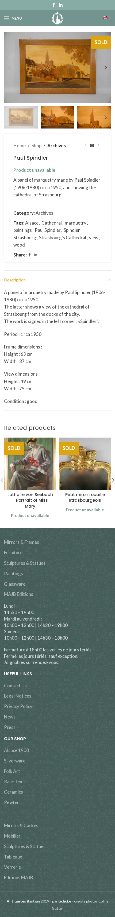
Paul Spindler (48, 230)
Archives (56, 145)
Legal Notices (17, 696)
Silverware (14, 761)
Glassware (14, 584)
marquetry (75, 223)
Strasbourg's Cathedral (62, 237)
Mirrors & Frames (21, 542)
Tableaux (13, 857)
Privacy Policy (18, 706)
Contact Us (15, 685)
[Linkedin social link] (60, 5)
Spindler (72, 230)
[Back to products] (92, 145)
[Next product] (98, 145)
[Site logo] (57, 17)
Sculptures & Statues (24, 563)
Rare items (15, 781)
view (93, 237)
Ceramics (13, 792)
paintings (22, 230)
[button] (9, 67)
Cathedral (51, 223)
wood (19, 245)
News (10, 717)
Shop (36, 145)
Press (10, 727)
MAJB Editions (18, 594)
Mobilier (12, 836)
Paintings (13, 573)
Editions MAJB (18, 877)
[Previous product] (85, 145)
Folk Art (12, 771)
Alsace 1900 (16, 750)
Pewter (11, 802)
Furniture (13, 552)
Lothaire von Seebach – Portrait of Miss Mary (30, 500)
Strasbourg (24, 237)
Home (19, 145)
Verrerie (12, 867)
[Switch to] (107, 18)
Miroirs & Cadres (21, 825)
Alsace (32, 223)
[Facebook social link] (54, 5)
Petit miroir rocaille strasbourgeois (85, 497)
